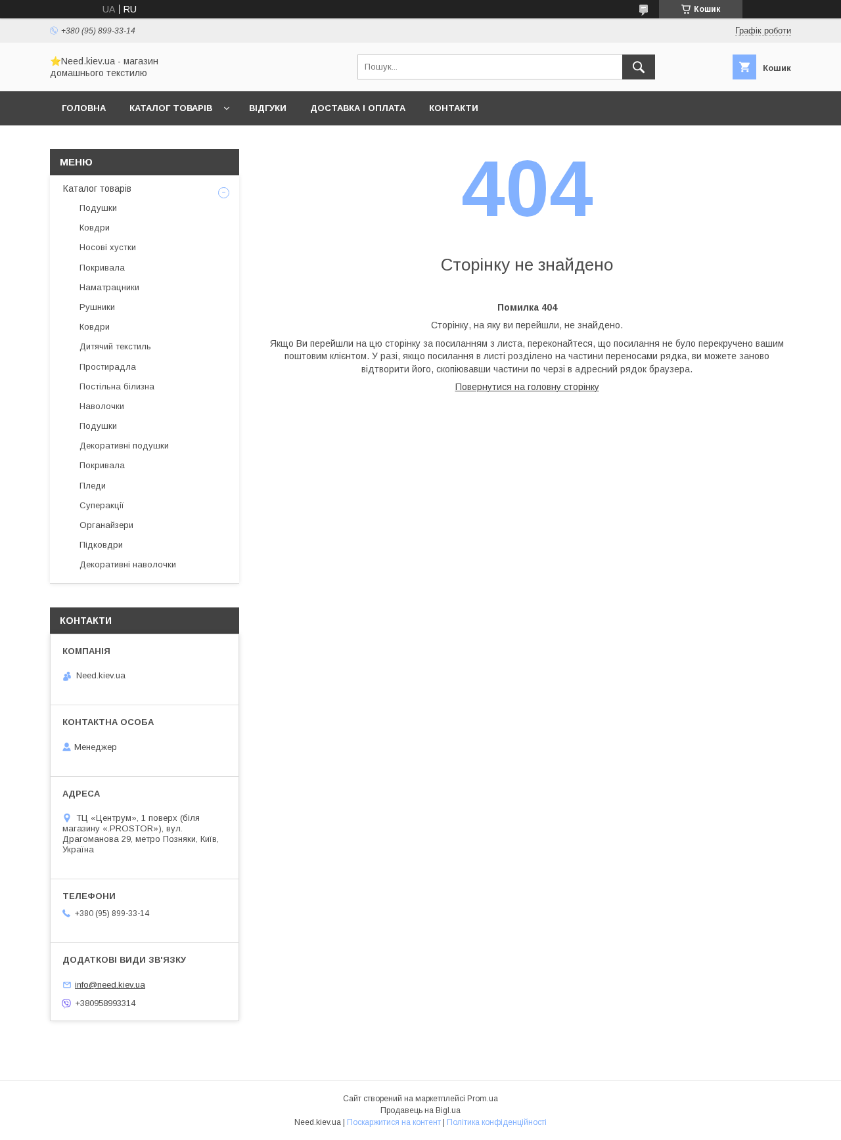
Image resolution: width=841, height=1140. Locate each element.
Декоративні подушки (124, 445)
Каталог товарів (170, 108)
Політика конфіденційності (497, 1122)
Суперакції (102, 505)
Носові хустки (108, 247)
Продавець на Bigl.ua (420, 1110)
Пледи (93, 486)
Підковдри (101, 545)
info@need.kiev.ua (110, 985)
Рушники (97, 307)
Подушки (98, 208)
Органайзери (106, 525)
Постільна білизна (117, 386)
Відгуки (267, 108)
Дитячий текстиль (115, 346)
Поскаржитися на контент (394, 1122)
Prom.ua (482, 1098)
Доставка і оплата (357, 108)
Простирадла (108, 367)
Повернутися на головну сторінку (527, 387)
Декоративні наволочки (128, 564)
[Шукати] (638, 67)
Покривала (102, 268)
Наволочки (102, 406)
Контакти (453, 108)
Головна (84, 108)
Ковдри (95, 227)
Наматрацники (109, 287)
